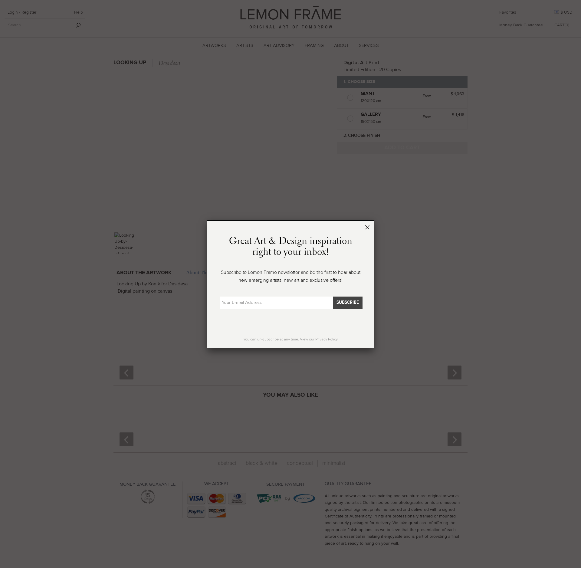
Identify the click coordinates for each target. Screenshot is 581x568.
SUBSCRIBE (347, 302)
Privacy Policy (326, 339)
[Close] (368, 228)
